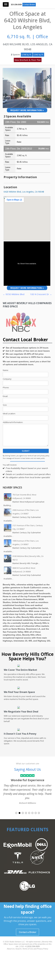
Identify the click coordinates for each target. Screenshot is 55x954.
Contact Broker (29, 5)
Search (18, 949)
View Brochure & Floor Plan (28, 60)
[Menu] (6, 4)
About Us (10, 949)
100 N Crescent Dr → (41, 294)
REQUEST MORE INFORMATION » (27, 110)
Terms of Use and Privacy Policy (35, 949)
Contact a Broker (27, 932)
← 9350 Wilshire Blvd (13, 294)
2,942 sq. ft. (38, 54)
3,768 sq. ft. (27, 54)
